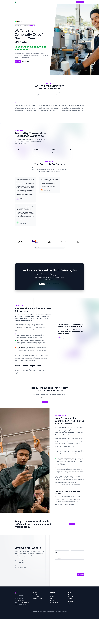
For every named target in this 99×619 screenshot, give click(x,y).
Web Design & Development (39, 594)
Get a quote (17, 114)
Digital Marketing (36, 596)
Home (32, 2)
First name (57, 547)
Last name (73, 547)
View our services (80, 523)
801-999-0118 (72, 2)
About (49, 2)
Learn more (41, 114)
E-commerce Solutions (37, 598)
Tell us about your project (60, 563)
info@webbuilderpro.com (22, 567)
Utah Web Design (54, 602)
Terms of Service (71, 596)
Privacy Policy (71, 594)
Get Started (80, 2)
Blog (53, 2)
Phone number (58, 558)
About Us (52, 594)
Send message (81, 574)
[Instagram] (69, 603)
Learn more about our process (53, 283)
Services (37, 2)
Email (56, 552)
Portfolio (44, 2)
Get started (17, 61)
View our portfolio (60, 247)
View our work (31, 25)
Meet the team (65, 114)
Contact (57, 2)
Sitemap (70, 598)
